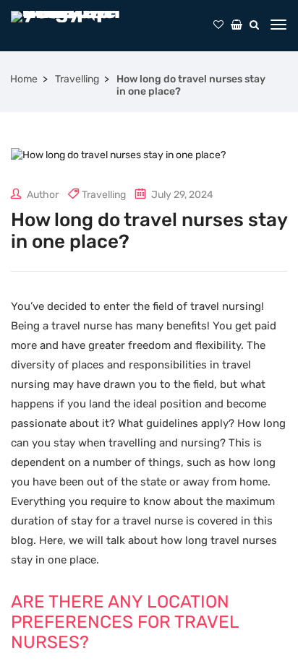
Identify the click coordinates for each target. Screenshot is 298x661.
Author (42, 195)
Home (24, 79)
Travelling (77, 79)
